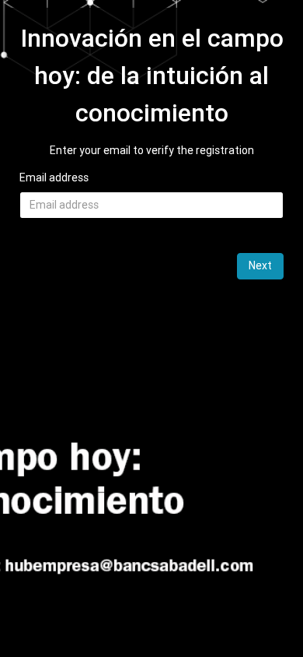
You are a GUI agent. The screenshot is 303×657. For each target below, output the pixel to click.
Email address (54, 177)
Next (260, 265)
